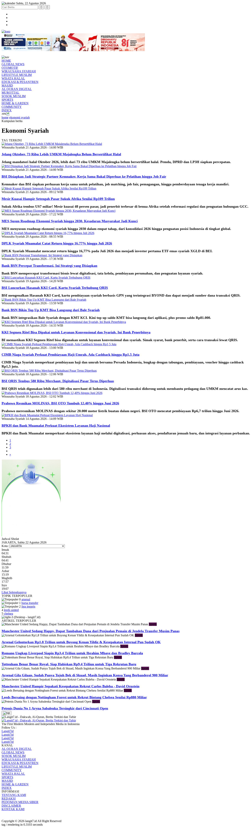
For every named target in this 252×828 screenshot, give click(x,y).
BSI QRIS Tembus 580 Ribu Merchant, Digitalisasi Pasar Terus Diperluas (58, 381)
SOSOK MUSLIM (14, 96)
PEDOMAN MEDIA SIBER (20, 802)
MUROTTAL (10, 92)
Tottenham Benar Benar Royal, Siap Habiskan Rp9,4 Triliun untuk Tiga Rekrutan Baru (69, 664)
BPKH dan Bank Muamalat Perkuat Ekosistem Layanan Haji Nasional (56, 426)
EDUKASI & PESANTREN (20, 82)
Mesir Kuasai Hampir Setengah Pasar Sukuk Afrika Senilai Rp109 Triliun (58, 199)
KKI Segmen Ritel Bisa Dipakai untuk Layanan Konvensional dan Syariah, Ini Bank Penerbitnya (76, 332)
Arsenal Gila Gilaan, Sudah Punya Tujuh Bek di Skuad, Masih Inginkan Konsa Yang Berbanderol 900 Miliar (85, 675)
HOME (6, 60)
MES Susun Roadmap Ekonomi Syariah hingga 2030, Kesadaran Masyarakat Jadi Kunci (70, 221)
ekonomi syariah (19, 117)
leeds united (11, 610)
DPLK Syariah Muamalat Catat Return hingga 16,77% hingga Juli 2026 (57, 243)
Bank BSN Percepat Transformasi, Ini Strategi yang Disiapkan (49, 266)
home (5, 117)
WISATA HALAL (13, 78)
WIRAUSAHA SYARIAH (19, 71)
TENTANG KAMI (14, 795)
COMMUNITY (12, 106)
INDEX (7, 110)
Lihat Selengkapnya (14, 592)
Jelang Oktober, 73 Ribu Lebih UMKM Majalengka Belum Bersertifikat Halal (61, 154)
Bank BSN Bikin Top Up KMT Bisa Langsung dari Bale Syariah (51, 310)
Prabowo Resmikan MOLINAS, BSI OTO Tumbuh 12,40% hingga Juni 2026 (60, 403)
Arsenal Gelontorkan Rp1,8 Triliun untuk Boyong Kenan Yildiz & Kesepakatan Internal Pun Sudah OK (81, 642)
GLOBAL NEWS (13, 64)
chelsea (8, 613)
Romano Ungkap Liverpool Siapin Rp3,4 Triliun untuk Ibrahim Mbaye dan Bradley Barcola (72, 653)
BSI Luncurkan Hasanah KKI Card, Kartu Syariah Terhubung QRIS (55, 288)
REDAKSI (9, 798)
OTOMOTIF (10, 67)
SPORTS (7, 99)
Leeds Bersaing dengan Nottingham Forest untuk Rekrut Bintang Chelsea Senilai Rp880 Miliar (74, 697)
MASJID (7, 85)
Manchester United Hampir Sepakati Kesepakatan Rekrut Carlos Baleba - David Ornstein (70, 686)
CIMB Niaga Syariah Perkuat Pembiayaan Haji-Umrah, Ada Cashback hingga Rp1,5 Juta (70, 355)
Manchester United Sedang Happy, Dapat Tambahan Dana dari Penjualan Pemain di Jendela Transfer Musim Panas (91, 631)
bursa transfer (29, 603)
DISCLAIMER (11, 805)
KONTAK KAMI (13, 809)
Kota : (5, 546)
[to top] (6, 713)
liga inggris (28, 606)
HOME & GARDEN (15, 103)
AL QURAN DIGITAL (17, 89)
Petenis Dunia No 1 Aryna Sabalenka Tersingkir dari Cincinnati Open (55, 708)
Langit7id (8, 731)
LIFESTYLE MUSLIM (17, 75)
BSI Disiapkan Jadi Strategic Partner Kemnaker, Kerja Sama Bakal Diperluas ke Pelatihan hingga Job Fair (84, 176)
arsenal (25, 599)
